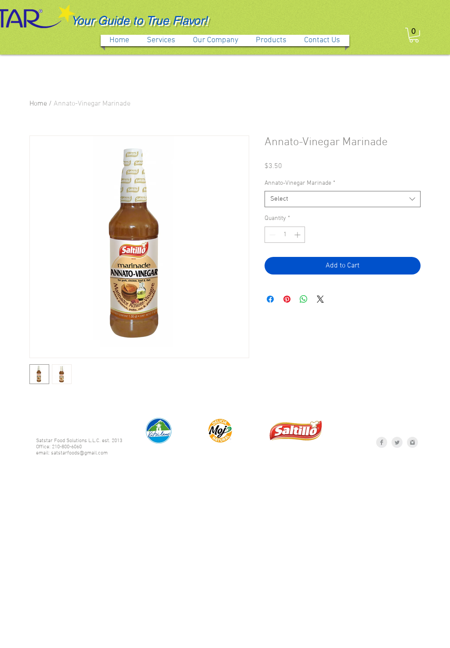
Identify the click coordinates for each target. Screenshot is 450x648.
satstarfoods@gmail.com (79, 453)
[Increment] (298, 234)
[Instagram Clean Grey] (412, 442)
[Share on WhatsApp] (303, 299)
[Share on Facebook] (270, 299)
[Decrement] (271, 234)
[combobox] (343, 199)
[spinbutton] (285, 234)
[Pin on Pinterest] (287, 299)
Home (38, 103)
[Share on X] (320, 299)
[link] (414, 35)
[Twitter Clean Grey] (397, 442)
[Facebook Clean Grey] (381, 442)
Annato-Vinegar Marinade (300, 183)
